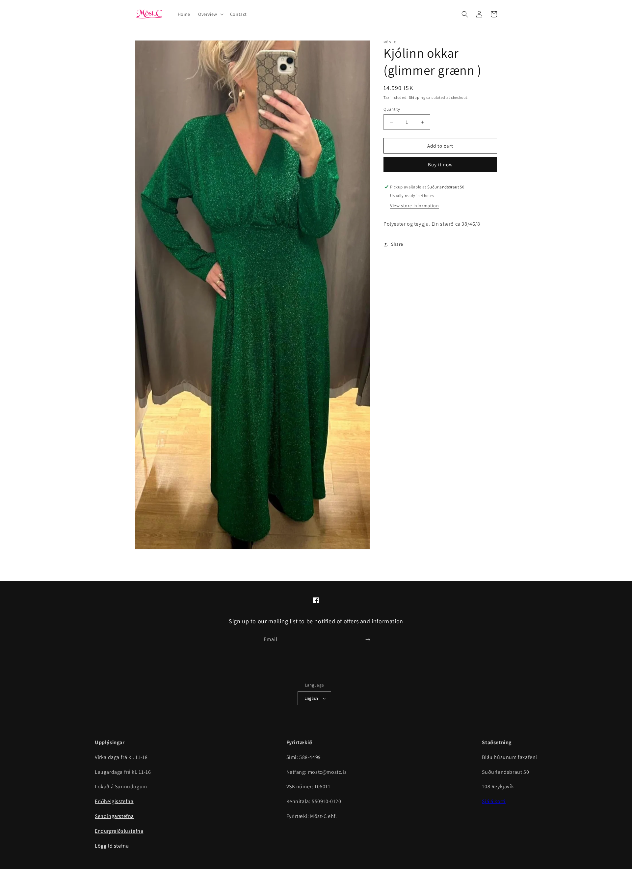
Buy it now (440, 164)
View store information (414, 206)
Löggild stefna (112, 845)
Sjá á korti (494, 801)
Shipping (417, 97)
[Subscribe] (367, 639)
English (311, 698)
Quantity (391, 109)
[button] (210, 14)
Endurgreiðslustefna (119, 830)
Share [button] (397, 244)
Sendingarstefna (114, 816)
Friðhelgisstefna (114, 801)
